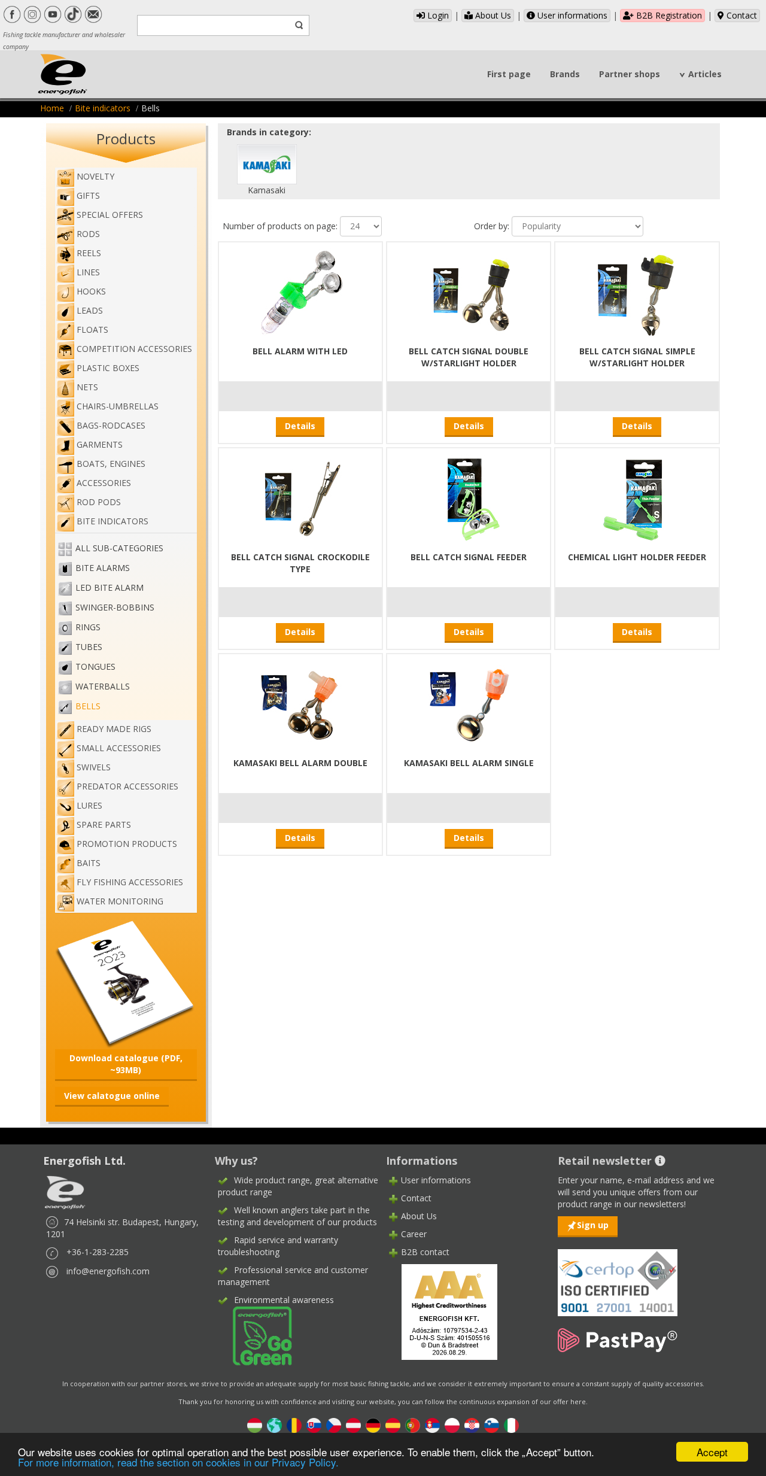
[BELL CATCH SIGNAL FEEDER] (468, 497)
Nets (87, 387)
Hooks (91, 291)
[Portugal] (412, 1425)
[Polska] (452, 1425)
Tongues (95, 666)
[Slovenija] (491, 1425)
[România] (294, 1425)
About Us (492, 15)
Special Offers (110, 214)
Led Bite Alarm (109, 587)
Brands (565, 74)
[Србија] (432, 1425)
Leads (90, 310)
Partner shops (629, 74)
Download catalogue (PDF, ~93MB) (126, 1064)
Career (414, 1234)
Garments (100, 444)
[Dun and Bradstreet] (441, 1311)
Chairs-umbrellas (118, 406)
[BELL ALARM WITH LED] (300, 291)
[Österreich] (353, 1425)
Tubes (88, 646)
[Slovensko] (314, 1425)
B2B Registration (668, 15)
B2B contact (425, 1252)
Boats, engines (111, 463)
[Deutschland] (373, 1425)
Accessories (104, 482)
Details (300, 426)
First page (509, 74)
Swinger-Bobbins (114, 607)
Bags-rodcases (111, 425)
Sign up (593, 1225)
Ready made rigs (114, 728)
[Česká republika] (333, 1425)
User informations (571, 15)
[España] (393, 1425)
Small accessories (119, 748)
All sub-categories (119, 548)
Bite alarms (102, 567)
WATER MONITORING (120, 901)
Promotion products (127, 843)
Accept (712, 1451)
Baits (89, 862)
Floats (92, 329)
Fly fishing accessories (130, 882)
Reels (89, 253)
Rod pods (99, 502)
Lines (88, 272)
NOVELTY (95, 176)
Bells (88, 706)
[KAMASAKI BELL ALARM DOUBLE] (300, 703)
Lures (89, 805)
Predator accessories (127, 786)
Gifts (88, 195)
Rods (88, 233)
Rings (88, 627)
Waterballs (102, 686)
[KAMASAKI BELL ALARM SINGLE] (468, 703)
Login (437, 15)
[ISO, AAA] (617, 1275)
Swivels (94, 767)
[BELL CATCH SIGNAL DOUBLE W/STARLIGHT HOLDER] (468, 291)
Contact (740, 15)
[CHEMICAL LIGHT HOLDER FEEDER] (637, 497)
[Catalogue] (126, 982)
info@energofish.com (108, 1271)
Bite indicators (102, 108)
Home (52, 108)
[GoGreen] (255, 1335)
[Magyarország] (254, 1425)
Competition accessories (134, 348)
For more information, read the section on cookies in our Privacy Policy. (178, 1461)
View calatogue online (112, 1095)
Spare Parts (104, 824)
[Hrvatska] (472, 1425)
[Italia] (511, 1425)
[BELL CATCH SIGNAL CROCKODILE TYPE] (300, 497)
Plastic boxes (108, 367)
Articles (705, 74)
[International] (274, 1425)
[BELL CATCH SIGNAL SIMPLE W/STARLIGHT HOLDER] (637, 291)
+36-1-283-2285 (97, 1252)
